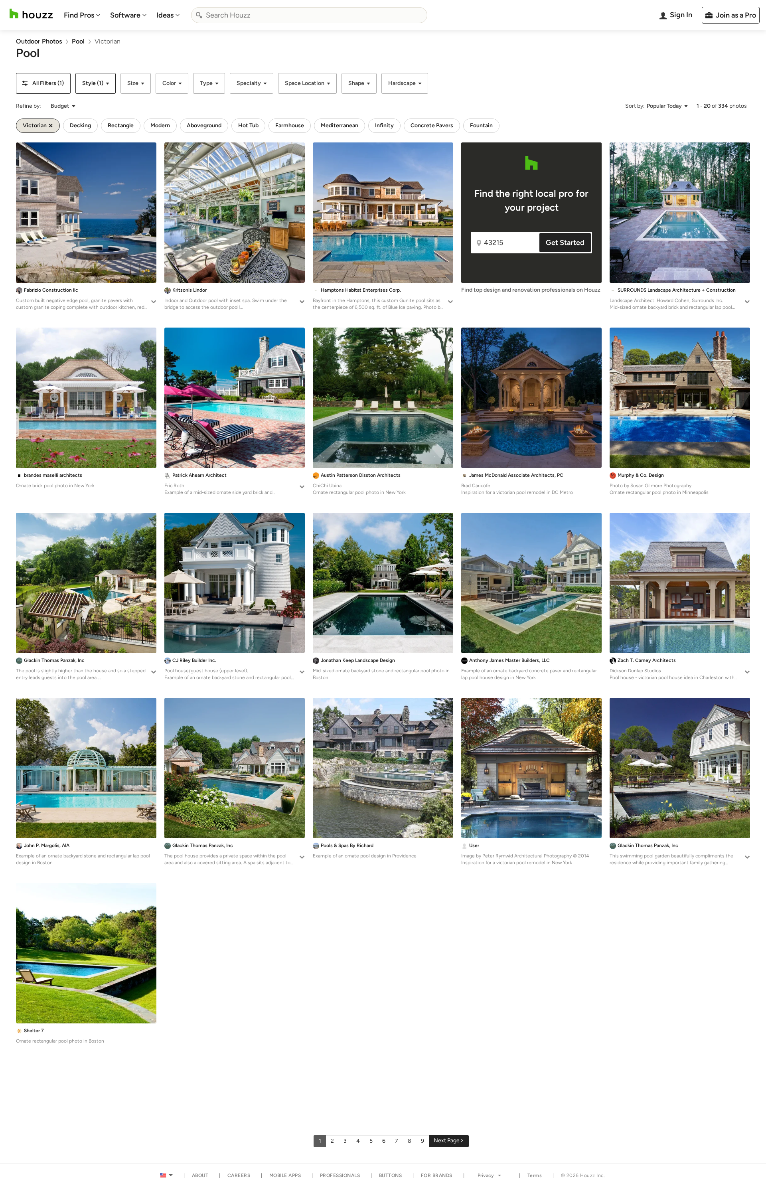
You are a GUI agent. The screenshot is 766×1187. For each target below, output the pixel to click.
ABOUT (200, 1175)
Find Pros (79, 15)
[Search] (199, 15)
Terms (534, 1175)
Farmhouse (289, 125)
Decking (80, 125)
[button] (43, 83)
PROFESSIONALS (340, 1175)
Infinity (384, 125)
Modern (160, 125)
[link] (39, 41)
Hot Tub (248, 125)
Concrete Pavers (432, 125)
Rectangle (121, 125)
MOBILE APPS (285, 1175)
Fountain (481, 125)
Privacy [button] (486, 1175)
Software (125, 15)
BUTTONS (390, 1175)
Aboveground (204, 125)
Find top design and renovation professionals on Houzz (530, 289)
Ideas (165, 15)
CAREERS (239, 1175)
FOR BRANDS (436, 1175)
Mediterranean (339, 125)
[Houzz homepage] (31, 14)
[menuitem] (82, 15)
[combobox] (309, 15)
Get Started (565, 242)
